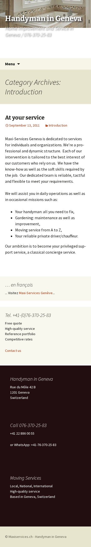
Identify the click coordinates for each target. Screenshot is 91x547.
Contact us (13, 350)
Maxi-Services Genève (36, 293)
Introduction (58, 125)
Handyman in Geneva (50, 536)
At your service (24, 117)
